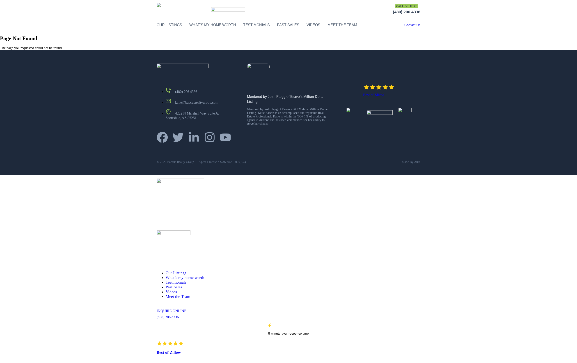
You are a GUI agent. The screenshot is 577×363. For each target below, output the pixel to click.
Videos (313, 25)
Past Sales (288, 25)
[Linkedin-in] (193, 137)
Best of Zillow (373, 95)
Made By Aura (411, 162)
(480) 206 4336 (406, 12)
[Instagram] (209, 137)
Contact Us (412, 25)
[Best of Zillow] (379, 87)
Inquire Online (171, 311)
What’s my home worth (212, 25)
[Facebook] (162, 137)
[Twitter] (178, 137)
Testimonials (256, 25)
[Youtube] (225, 137)
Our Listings (169, 25)
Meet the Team (342, 25)
